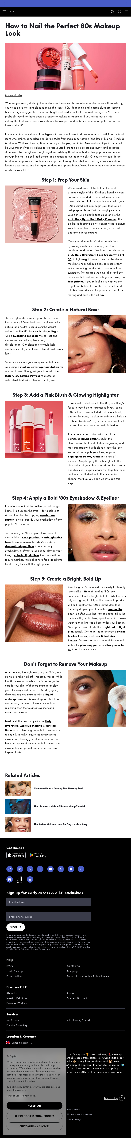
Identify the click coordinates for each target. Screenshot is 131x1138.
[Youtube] (50, 869)
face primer (75, 281)
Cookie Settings (74, 1119)
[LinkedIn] (81, 869)
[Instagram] (20, 869)
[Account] (119, 12)
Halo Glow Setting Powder (22, 375)
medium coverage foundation (39, 366)
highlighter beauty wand (84, 456)
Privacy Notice (73, 1109)
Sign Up (15, 927)
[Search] (112, 12)
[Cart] (126, 12)
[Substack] (9, 879)
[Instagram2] (30, 879)
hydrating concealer (26, 335)
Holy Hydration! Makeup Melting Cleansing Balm (30, 725)
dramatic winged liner (19, 546)
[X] (61, 869)
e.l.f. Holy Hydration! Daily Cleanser (92, 219)
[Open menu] (4, 12)
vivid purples (30, 537)
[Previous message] (4, 3)
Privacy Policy (20, 949)
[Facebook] (40, 869)
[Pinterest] (30, 869)
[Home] (12, 12)
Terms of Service (38, 949)
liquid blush (89, 438)
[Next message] (126, 3)
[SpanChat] (71, 869)
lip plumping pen (87, 645)
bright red (108, 627)
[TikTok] (9, 869)
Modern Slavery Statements (79, 1114)
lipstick (88, 591)
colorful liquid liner (26, 555)
